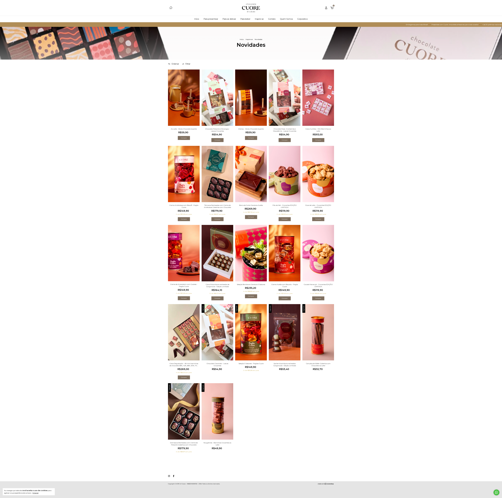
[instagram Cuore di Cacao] (169, 476)
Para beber (245, 19)
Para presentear (211, 19)
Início (196, 19)
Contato (272, 19)
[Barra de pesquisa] (171, 8)
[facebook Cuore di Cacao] (174, 476)
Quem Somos (286, 19)
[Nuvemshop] (326, 484)
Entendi (35, 493)
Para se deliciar (229, 19)
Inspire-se (259, 19)
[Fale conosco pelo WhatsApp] (496, 492)
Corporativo (302, 19)
